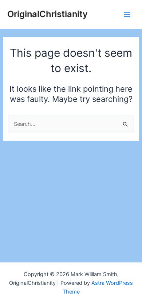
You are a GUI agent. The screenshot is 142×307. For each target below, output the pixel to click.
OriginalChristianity (47, 14)
